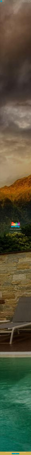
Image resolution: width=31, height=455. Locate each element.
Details (25, 452)
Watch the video (18, 232)
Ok (15, 453)
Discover (12, 232)
